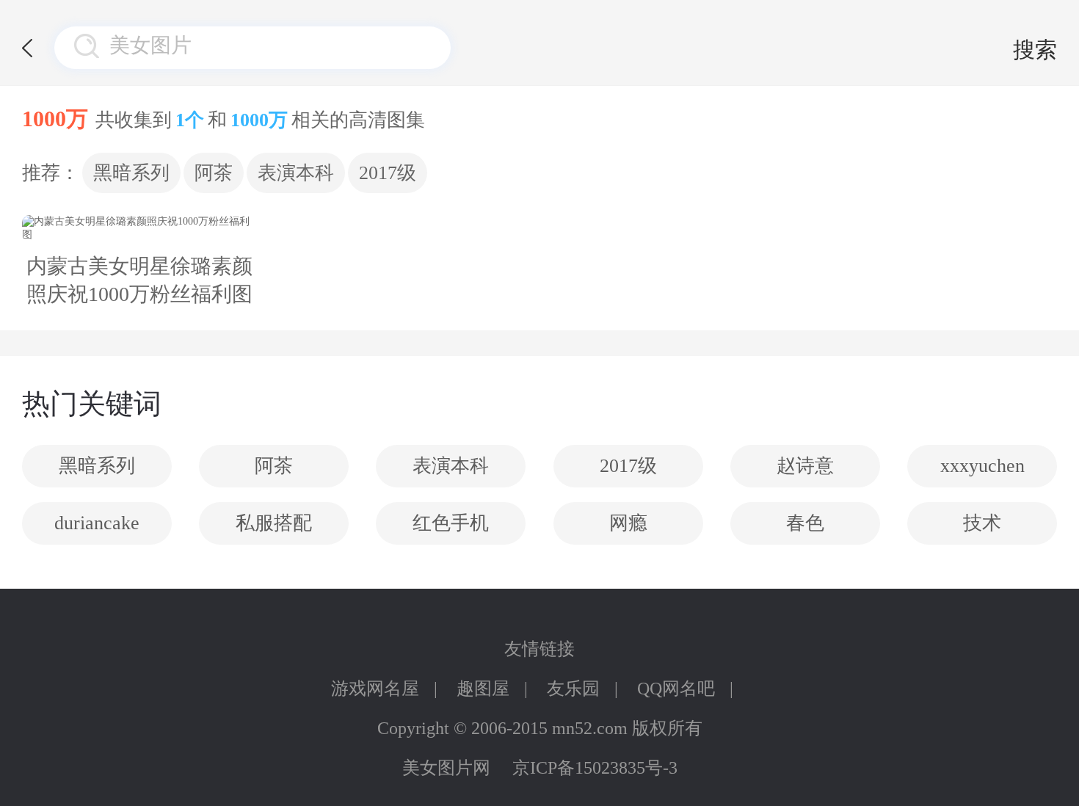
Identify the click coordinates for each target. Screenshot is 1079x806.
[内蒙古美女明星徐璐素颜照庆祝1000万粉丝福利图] (139, 228)
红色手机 (451, 523)
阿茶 (214, 173)
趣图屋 (483, 688)
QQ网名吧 (676, 688)
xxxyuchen (982, 465)
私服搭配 (274, 523)
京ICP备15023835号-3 (594, 767)
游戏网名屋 (375, 688)
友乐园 (573, 688)
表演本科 (296, 173)
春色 (805, 523)
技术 (982, 523)
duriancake (96, 523)
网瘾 (628, 523)
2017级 (387, 173)
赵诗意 (805, 465)
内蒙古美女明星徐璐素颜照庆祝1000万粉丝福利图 (139, 280)
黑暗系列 (131, 173)
